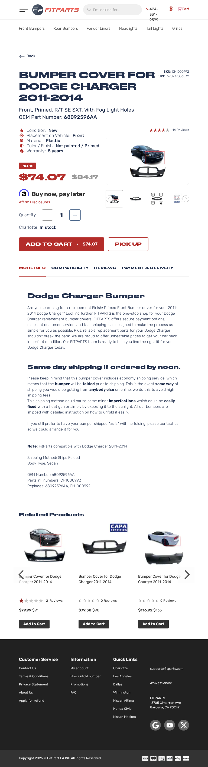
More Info (32, 268)
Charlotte (120, 668)
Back (31, 56)
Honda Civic (122, 709)
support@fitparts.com (167, 669)
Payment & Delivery (147, 268)
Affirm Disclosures (34, 202)
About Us (26, 692)
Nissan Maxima (124, 717)
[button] (109, 198)
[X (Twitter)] (183, 725)
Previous (22, 575)
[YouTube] (169, 725)
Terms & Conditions (33, 676)
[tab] (32, 270)
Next (186, 575)
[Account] (171, 9)
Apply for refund (31, 700)
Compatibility (70, 268)
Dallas (117, 684)
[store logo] (55, 9)
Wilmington (121, 692)
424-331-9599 (154, 10)
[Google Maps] (155, 725)
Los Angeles (122, 676)
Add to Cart (34, 624)
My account (79, 668)
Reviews (105, 268)
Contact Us (27, 668)
